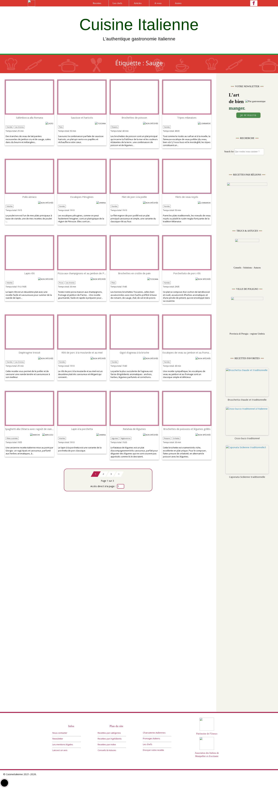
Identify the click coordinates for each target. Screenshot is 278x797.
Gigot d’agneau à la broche (134, 352)
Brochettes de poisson (134, 117)
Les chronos (19, 127)
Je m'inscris (248, 115)
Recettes (97, 3)
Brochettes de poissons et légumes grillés (186, 429)
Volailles (10, 206)
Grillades (176, 438)
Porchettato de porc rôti (186, 273)
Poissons (114, 127)
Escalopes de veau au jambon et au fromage (186, 352)
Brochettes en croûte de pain (134, 273)
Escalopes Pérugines (81, 196)
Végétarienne (125, 438)
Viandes (9, 127)
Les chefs (117, 3)
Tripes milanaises (186, 117)
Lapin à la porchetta (82, 429)
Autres (178, 3)
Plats (61, 127)
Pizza (61, 283)
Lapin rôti (29, 273)
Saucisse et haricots (82, 117)
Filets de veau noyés (186, 196)
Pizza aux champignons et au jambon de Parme (82, 273)
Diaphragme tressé (29, 352)
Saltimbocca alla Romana (29, 117)
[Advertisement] (247, 546)
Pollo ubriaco (29, 196)
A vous (158, 3)
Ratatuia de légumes (134, 429)
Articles (138, 3)
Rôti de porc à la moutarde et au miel (81, 352)
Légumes (114, 438)
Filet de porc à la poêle (134, 196)
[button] (4, 783)
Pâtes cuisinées (12, 438)
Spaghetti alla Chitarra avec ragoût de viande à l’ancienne (29, 429)
